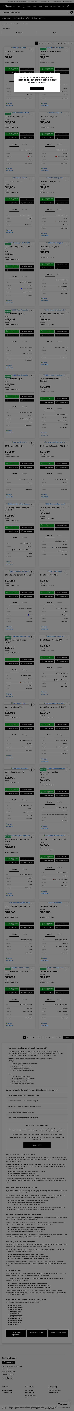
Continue (37, 88)
